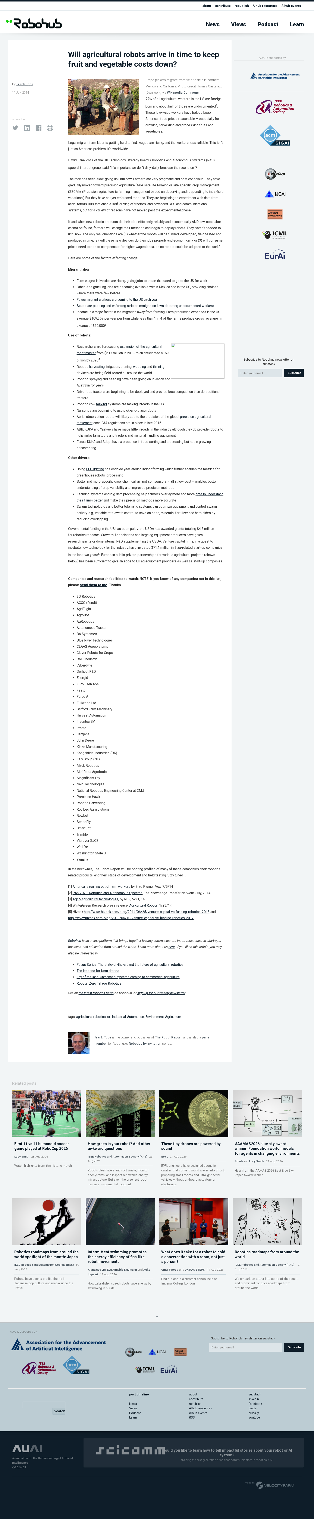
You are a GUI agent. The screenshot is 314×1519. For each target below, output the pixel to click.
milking (101, 404)
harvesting (97, 367)
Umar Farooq (169, 1269)
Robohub (74, 941)
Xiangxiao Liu (97, 1269)
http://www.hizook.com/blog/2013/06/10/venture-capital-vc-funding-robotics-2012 (131, 918)
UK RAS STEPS (195, 1269)
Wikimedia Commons (183, 92)
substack (255, 1394)
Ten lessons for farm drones (98, 971)
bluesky (254, 1413)
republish (242, 6)
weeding (139, 367)
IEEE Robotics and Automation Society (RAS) (117, 1156)
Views (238, 24)
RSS (192, 1417)
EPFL (164, 1156)
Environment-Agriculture (163, 1017)
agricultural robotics (91, 1017)
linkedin (254, 1399)
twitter (253, 1408)
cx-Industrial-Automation (125, 1017)
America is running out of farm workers (101, 887)
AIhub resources (265, 6)
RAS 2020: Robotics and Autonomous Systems (107, 893)
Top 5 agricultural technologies (95, 899)
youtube (254, 1417)
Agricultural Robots (143, 905)
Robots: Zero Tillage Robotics (99, 983)
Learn (297, 24)
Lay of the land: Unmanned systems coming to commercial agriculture (128, 977)
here (172, 947)
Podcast (268, 24)
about (206, 6)
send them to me (93, 585)
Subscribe (294, 373)
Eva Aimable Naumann (122, 1269)
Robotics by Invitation (145, 1044)
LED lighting (95, 469)
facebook (255, 1404)
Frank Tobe (24, 84)
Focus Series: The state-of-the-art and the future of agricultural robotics (130, 965)
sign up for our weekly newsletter (161, 993)
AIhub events (291, 6)
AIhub (239, 1161)
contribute (223, 6)
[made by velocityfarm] (269, 1485)
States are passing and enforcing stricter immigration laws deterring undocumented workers (145, 306)
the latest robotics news (96, 993)
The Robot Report (168, 1037)
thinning (158, 367)
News (213, 24)
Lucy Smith (21, 1156)
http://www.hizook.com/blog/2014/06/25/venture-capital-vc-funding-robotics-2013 (147, 912)
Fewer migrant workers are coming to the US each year (117, 300)
